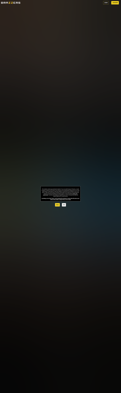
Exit (64, 204)
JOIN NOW (115, 2)
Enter (57, 204)
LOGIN (105, 2)
